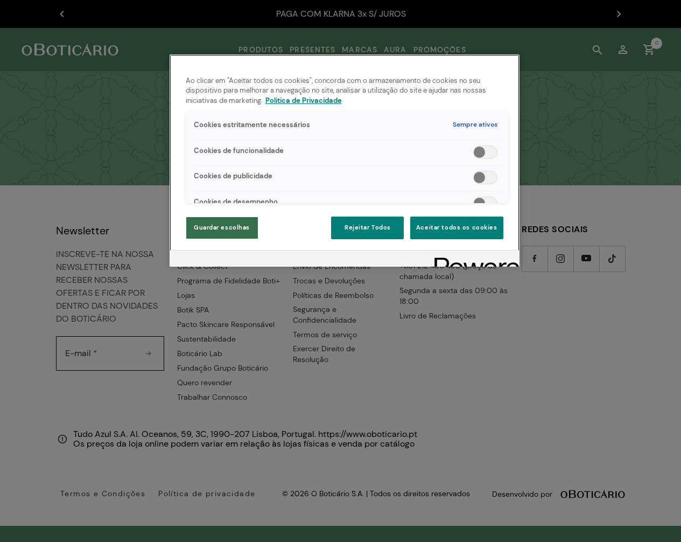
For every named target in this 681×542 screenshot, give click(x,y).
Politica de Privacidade (303, 100)
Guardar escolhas (222, 228)
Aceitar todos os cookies (456, 228)
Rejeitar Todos (368, 228)
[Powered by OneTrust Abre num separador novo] (473, 260)
